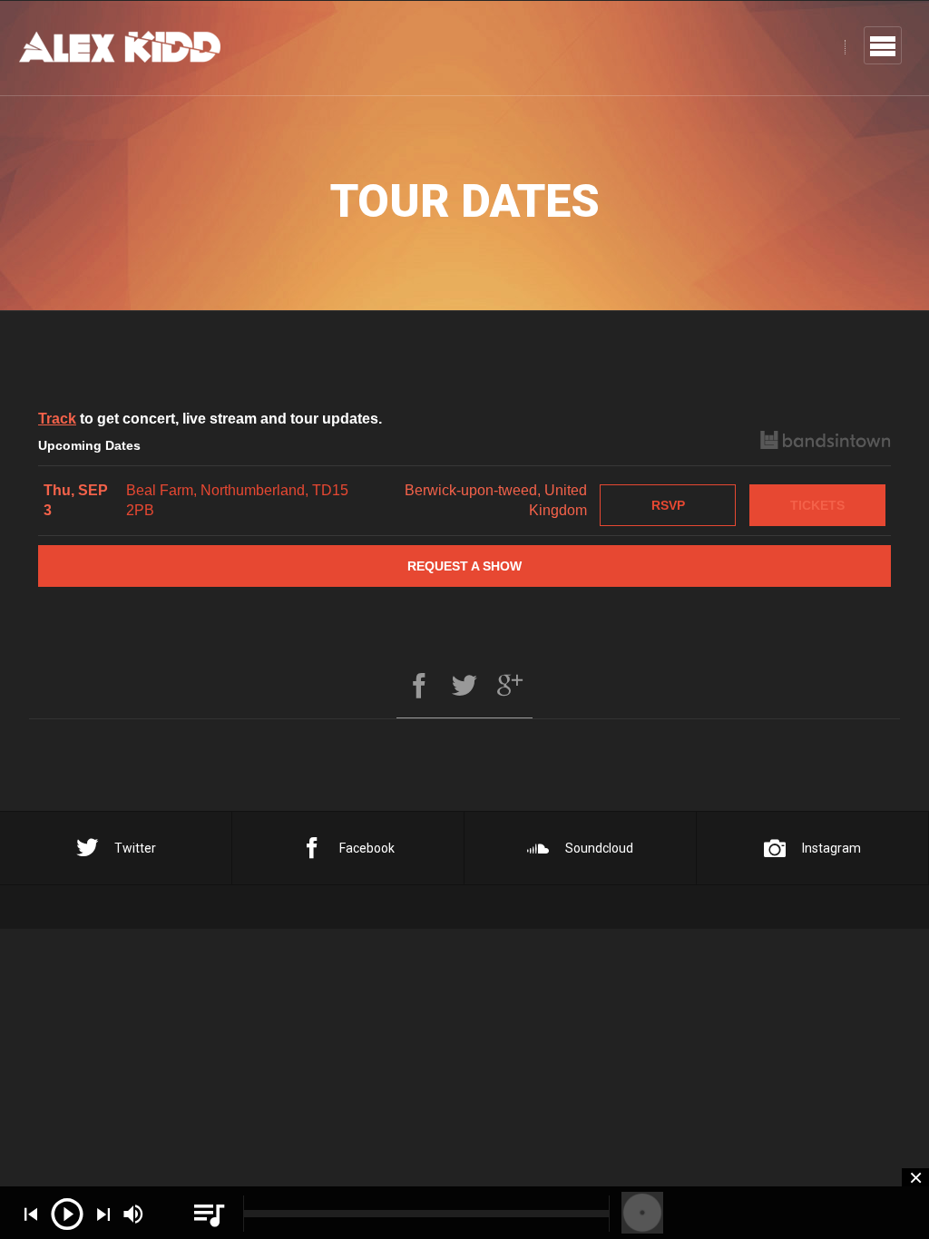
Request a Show (464, 566)
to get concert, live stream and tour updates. (210, 418)
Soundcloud (599, 848)
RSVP (668, 505)
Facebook (367, 848)
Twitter (135, 848)
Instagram (831, 848)
